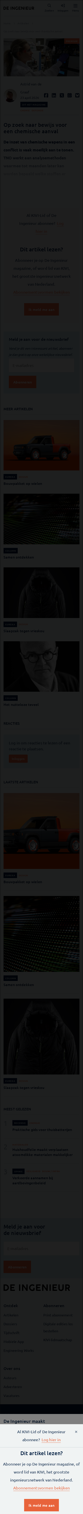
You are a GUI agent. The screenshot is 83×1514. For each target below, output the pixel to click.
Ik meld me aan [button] (42, 1505)
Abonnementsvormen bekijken (41, 1487)
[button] (51, 1439)
